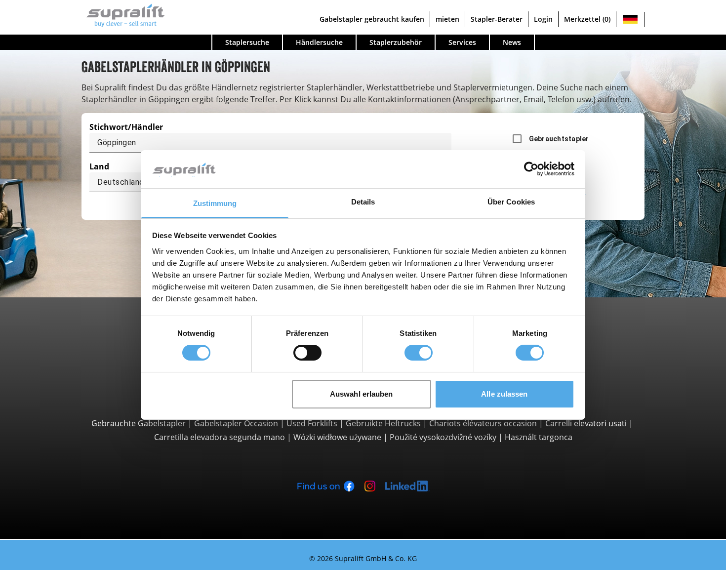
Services (462, 42)
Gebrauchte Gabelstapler (138, 423)
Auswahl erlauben (361, 394)
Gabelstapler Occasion (236, 423)
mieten (447, 19)
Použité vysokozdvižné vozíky (443, 437)
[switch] (307, 353)
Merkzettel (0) (587, 19)
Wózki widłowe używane (337, 437)
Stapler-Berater (497, 19)
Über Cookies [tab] (511, 202)
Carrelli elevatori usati (586, 423)
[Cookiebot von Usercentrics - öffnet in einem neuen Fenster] (531, 169)
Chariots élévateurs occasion (483, 423)
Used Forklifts (311, 423)
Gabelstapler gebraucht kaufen (372, 19)
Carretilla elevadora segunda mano (219, 437)
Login (543, 19)
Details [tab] (363, 202)
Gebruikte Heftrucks (383, 423)
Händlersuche (319, 42)
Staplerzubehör (395, 42)
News (512, 42)
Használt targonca (538, 437)
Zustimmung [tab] (215, 203)
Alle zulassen (504, 394)
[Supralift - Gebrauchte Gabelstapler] (123, 14)
